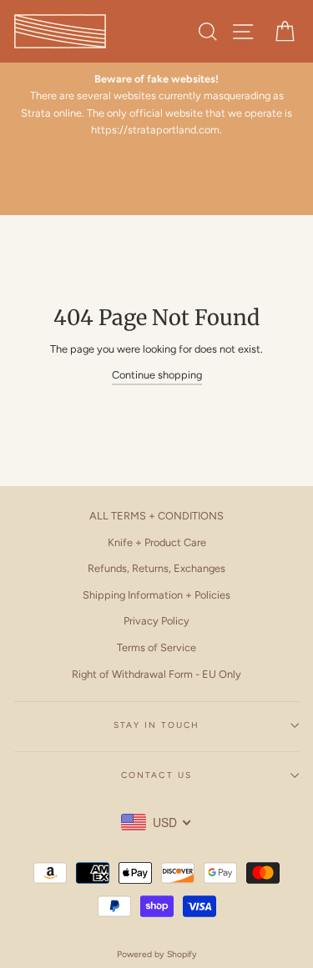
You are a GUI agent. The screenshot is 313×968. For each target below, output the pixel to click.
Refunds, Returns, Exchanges (156, 568)
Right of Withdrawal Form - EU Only (156, 674)
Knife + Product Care (157, 542)
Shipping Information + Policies (156, 595)
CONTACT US (156, 775)
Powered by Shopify (157, 954)
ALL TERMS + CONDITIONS (156, 515)
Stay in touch (157, 725)
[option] (156, 105)
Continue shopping (157, 375)
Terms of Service (156, 647)
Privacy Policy (156, 620)
